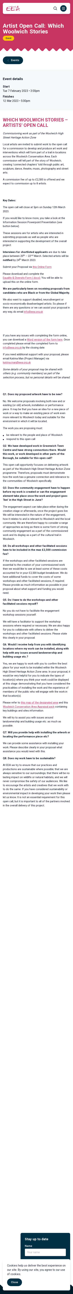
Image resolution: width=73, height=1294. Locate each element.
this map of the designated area (39, 702)
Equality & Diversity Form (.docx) (21, 277)
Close (14, 1282)
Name (28, 1246)
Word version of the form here (45, 339)
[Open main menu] (63, 8)
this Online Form (42, 266)
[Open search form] (55, 8)
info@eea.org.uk (33, 311)
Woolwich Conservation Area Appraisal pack (28, 706)
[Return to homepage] (13, 8)
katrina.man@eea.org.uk (17, 362)
